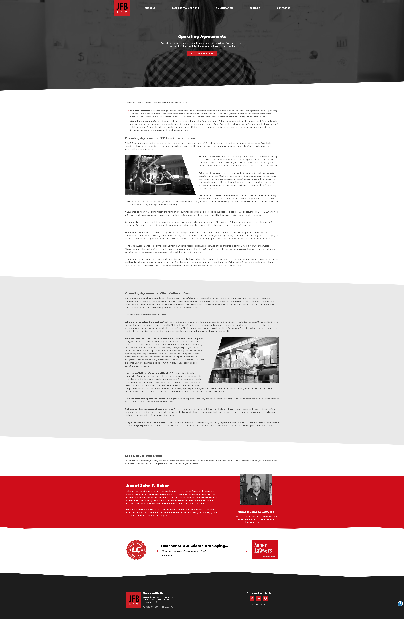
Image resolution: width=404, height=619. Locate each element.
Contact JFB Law (202, 53)
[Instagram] (265, 600)
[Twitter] (258, 600)
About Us (150, 8)
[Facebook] (252, 600)
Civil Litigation (224, 8)
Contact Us (283, 8)
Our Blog (254, 8)
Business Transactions (185, 8)
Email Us (169, 607)
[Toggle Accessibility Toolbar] (400, 603)
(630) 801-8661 (152, 607)
